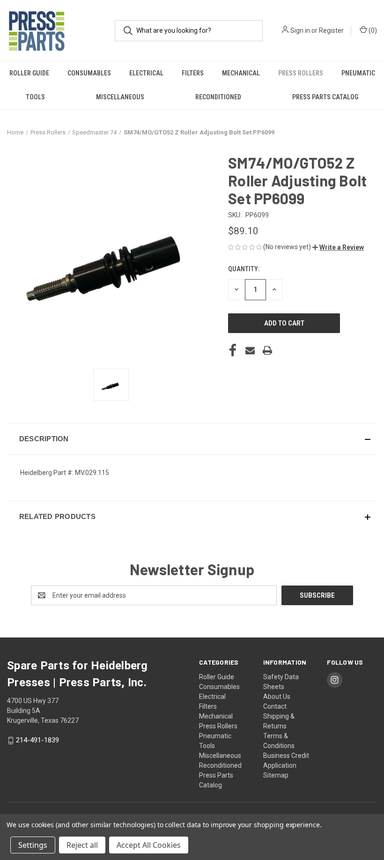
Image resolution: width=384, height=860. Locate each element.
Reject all (82, 845)
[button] (338, 247)
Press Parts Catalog (325, 97)
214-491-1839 (37, 740)
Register (331, 30)
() (372, 30)
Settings (32, 845)
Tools (35, 97)
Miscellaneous (120, 97)
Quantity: (243, 269)
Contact (275, 706)
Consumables (89, 73)
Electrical (146, 73)
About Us (276, 696)
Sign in (300, 30)
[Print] (267, 350)
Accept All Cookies (149, 845)
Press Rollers (300, 73)
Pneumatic (358, 73)
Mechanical (241, 73)
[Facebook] (232, 350)
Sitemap (275, 775)
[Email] (250, 350)
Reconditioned (218, 97)
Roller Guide (29, 73)
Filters (193, 73)
